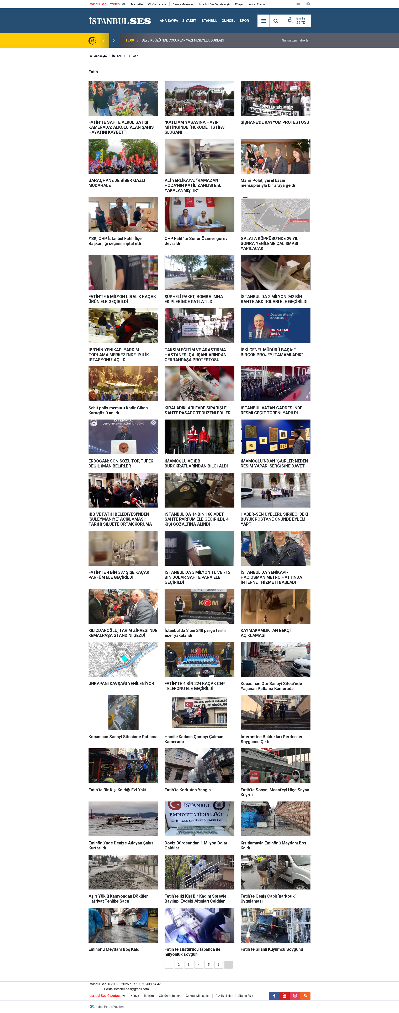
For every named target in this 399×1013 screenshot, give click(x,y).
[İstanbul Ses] (120, 20)
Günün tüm (296, 40)
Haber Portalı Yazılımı (110, 1006)
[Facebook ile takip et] (274, 996)
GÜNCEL (228, 20)
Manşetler (137, 4)
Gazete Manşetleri (183, 4)
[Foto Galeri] (308, 4)
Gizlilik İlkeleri (224, 996)
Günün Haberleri (157, 4)
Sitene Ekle (245, 996)
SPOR (244, 20)
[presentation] (103, 40)
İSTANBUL (209, 20)
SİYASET (189, 20)
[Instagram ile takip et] (295, 996)
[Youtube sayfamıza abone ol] (284, 996)
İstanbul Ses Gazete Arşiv (214, 4)
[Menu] (263, 21)
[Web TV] (298, 4)
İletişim (149, 996)
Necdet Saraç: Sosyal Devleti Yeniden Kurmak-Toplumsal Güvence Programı (196, 40)
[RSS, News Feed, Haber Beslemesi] (305, 996)
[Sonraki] (229, 964)
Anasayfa (100, 56)
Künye (239, 4)
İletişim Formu (256, 4)
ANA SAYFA (169, 20)
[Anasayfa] (123, 4)
